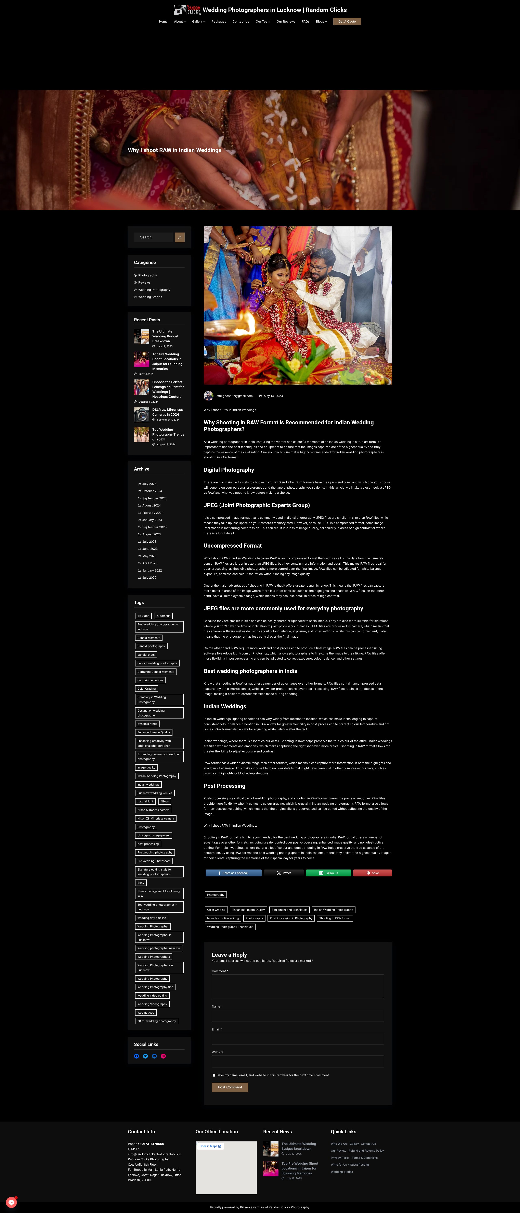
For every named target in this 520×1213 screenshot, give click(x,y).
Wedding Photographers (154, 956)
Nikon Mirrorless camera (154, 810)
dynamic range (147, 723)
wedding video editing (152, 995)
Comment (220, 971)
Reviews (144, 282)
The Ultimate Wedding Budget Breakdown (165, 336)
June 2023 (150, 549)
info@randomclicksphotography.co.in (154, 1154)
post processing (148, 844)
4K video (143, 615)
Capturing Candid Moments (156, 671)
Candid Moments (149, 637)
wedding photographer (227, 442)
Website (217, 1052)
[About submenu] (185, 21)
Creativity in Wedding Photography (152, 699)
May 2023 (149, 556)
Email (217, 1029)
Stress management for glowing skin (159, 893)
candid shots (146, 654)
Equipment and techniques (289, 909)
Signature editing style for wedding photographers (155, 872)
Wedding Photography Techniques (230, 926)
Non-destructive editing (223, 918)
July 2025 (149, 484)
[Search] (180, 237)
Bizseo (245, 1207)
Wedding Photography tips (155, 987)
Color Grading (147, 688)
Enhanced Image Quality (154, 732)
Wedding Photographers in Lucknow (155, 967)
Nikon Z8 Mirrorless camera (156, 818)
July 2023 (149, 541)
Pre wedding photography (155, 852)
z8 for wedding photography (157, 1021)
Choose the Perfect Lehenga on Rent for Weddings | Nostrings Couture (168, 389)
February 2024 (153, 513)
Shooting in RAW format (335, 918)
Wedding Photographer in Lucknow (154, 937)
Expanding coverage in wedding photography (159, 756)
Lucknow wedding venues (155, 793)
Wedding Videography (152, 1004)
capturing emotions (150, 680)
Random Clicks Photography (289, 1207)
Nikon (165, 801)
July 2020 (149, 577)
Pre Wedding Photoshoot (154, 861)
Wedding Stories (150, 297)
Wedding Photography (154, 290)
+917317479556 (152, 1144)
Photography (147, 275)
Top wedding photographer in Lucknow (157, 907)
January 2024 (152, 520)
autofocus (163, 615)
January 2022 (152, 570)
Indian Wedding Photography (157, 776)
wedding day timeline (152, 918)
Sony (141, 882)
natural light (145, 801)
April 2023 (149, 563)
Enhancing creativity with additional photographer (154, 743)
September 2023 (154, 527)
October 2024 (152, 491)
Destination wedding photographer (151, 713)
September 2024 (154, 498)
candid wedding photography (157, 663)
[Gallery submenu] (204, 21)
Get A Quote (347, 21)
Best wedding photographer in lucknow (158, 627)
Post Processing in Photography (291, 918)
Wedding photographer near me (159, 948)
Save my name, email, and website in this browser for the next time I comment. (273, 1075)
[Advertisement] (260, 59)
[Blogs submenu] (326, 21)
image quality (146, 767)
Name (217, 1006)
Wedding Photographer (153, 926)
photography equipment (154, 835)
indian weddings (148, 784)
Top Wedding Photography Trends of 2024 (168, 434)
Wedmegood (146, 1012)
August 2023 (151, 534)
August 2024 (151, 505)
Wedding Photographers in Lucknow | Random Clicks (275, 9)
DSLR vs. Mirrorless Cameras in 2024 (167, 412)
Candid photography (151, 646)
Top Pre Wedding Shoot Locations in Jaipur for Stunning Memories (167, 361)
